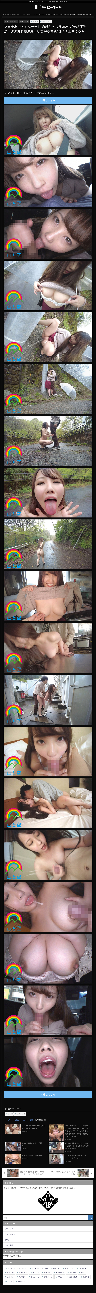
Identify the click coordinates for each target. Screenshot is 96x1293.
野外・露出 (24, 21)
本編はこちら (48, 100)
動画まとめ (9, 1278)
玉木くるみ (46, 21)
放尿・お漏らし (11, 21)
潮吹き (7, 1290)
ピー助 (35, 21)
